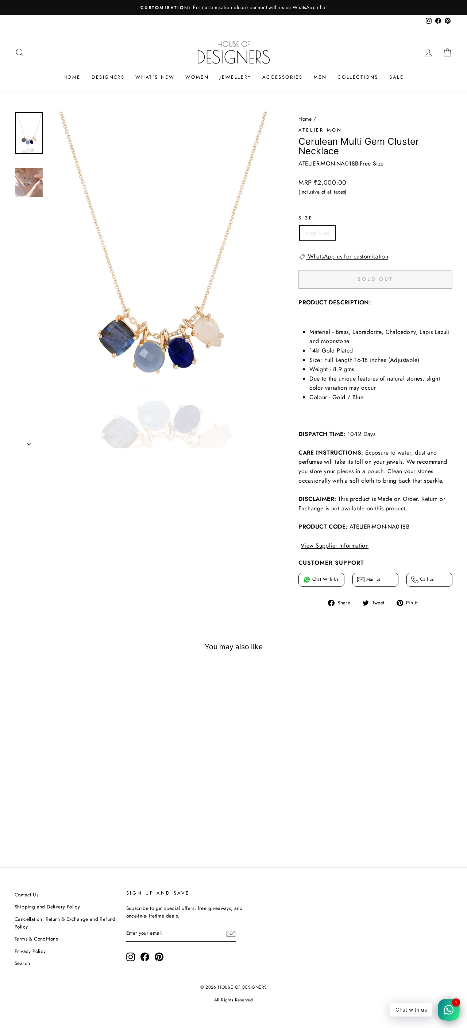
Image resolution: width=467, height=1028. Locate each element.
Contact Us (26, 894)
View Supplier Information (334, 545)
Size (305, 217)
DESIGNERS (108, 77)
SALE (396, 77)
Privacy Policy (30, 951)
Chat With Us (324, 579)
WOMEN (197, 77)
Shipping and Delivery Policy (47, 906)
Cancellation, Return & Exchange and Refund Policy (65, 923)
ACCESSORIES (282, 77)
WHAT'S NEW (154, 77)
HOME (72, 77)
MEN (320, 77)
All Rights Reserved (233, 1000)
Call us (426, 579)
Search (22, 963)
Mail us (372, 579)
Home (305, 118)
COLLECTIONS (357, 77)
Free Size (317, 233)
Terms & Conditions (36, 938)
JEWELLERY (235, 77)
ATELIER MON (320, 129)
